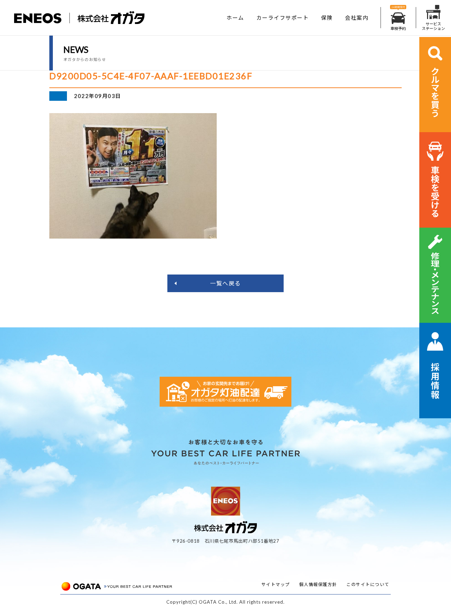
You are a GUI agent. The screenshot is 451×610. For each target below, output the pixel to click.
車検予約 (398, 28)
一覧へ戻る (225, 283)
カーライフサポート (283, 17)
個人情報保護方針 (318, 584)
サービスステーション (433, 26)
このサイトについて (367, 584)
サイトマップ (275, 584)
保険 (327, 17)
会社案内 (356, 17)
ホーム (235, 17)
